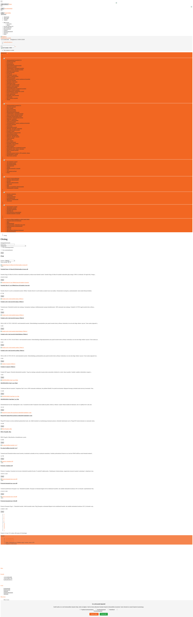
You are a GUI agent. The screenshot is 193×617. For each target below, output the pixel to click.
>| (4, 530)
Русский (6, 18)
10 (4, 523)
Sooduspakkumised (8, 592)
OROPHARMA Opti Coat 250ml (9, 383)
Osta (2, 279)
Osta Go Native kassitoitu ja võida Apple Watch (18, 219)
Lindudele (6, 190)
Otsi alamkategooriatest (7, 247)
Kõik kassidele (7, 56)
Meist (8, 222)
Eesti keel (6, 17)
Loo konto (9, 23)
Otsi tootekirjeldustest (7, 250)
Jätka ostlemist (4, 4)
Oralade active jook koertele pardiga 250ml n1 (12, 350)
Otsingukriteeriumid (5, 242)
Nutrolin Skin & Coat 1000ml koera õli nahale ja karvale (15, 285)
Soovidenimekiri (8, 8)
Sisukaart (6, 591)
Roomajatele (6, 203)
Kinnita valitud (94, 614)
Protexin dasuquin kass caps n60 (9, 483)
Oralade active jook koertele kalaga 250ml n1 (12, 301)
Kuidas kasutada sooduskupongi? (15, 226)
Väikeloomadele (7, 175)
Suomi (5, 20)
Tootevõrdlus (8, 13)
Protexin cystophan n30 (7, 465)
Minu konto (6, 599)
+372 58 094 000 (9, 538)
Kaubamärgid (7, 588)
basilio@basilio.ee (8, 42)
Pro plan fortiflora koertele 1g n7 (9, 448)
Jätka (2, 8)
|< (4, 514)
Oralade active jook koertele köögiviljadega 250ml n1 (14, 334)
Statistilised (112, 609)
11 (4, 525)
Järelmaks (9, 227)
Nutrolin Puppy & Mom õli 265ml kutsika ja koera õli (14, 269)
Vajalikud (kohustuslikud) (87, 609)
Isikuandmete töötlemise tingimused (15, 230)
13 (4, 527)
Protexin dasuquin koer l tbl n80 (9, 501)
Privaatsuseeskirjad (11, 231)
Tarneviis (9, 228)
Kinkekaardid (7, 590)
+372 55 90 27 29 (9, 539)
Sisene (8, 25)
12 (4, 526)
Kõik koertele (6, 102)
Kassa (10, 4)
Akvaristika (6, 158)
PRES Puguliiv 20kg (6, 431)
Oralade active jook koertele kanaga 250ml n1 (12, 318)
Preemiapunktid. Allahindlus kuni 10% (16, 224)
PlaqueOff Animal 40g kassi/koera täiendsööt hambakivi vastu (16, 415)
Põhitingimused (10, 223)
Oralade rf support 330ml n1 (8, 366)
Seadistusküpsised (101, 609)
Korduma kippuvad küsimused (14, 220)
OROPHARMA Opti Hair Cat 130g (10, 399)
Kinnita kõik (103, 614)
